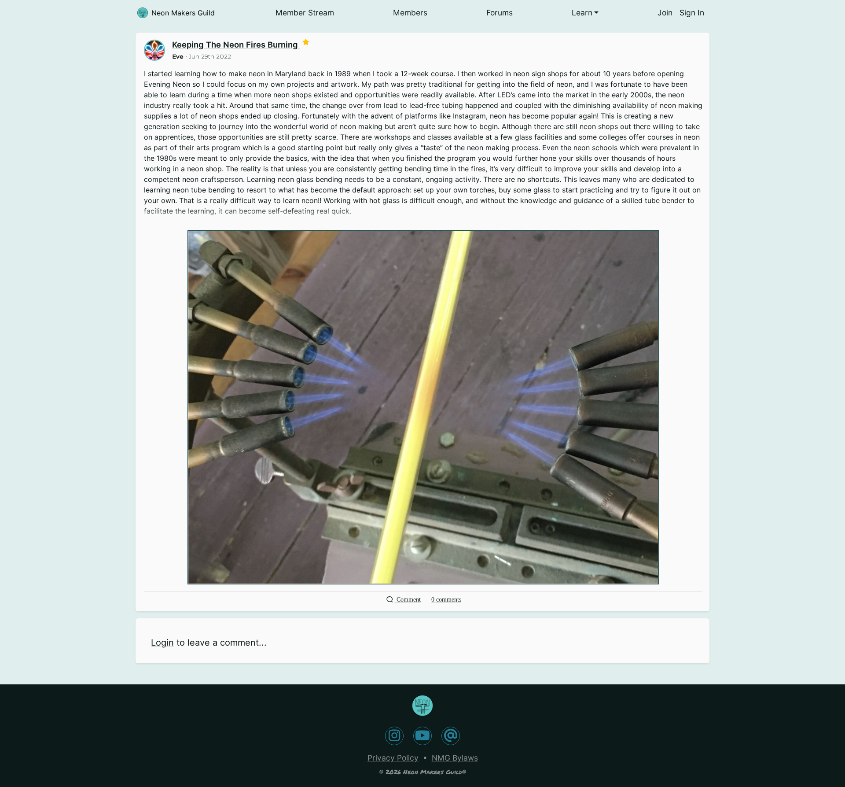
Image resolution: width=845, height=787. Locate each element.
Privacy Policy (393, 757)
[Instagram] (394, 736)
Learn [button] (582, 12)
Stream (305, 12)
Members (410, 12)
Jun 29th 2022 (210, 56)
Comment (408, 599)
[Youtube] (422, 736)
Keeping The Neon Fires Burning (236, 44)
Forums (499, 12)
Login (162, 642)
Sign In (692, 12)
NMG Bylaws (455, 757)
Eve (178, 56)
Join (665, 12)
